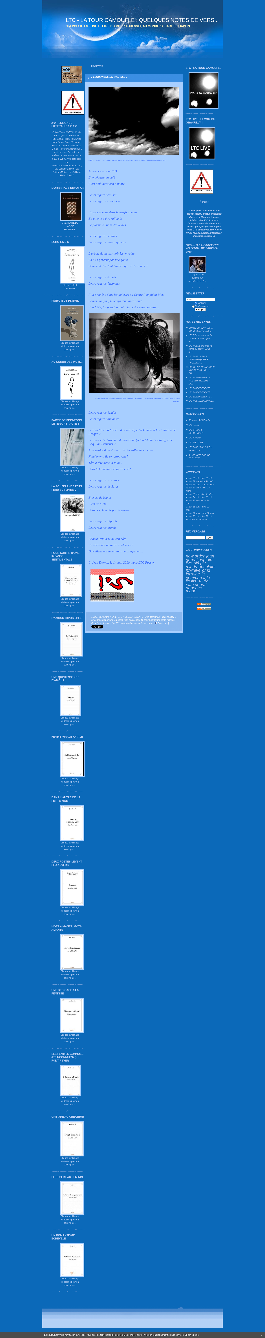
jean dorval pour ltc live (200, 559)
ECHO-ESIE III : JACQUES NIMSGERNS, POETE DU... (202, 370)
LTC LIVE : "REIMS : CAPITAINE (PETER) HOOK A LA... (199, 359)
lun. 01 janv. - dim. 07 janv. (201, 513)
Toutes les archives (198, 519)
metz (203, 580)
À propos (204, 202)
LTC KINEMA (195, 437)
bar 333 (116, 623)
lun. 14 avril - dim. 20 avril (201, 484)
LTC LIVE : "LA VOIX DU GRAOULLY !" (200, 449)
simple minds (196, 565)
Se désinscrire (202, 306)
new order (195, 556)
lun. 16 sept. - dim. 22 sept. (197, 508)
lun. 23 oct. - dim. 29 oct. (200, 516)
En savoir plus (192, 1335)
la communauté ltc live (198, 577)
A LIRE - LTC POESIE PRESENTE (199, 457)
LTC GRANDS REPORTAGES (196, 431)
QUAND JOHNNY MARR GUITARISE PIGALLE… (201, 329)
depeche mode (194, 589)
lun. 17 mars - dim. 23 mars (198, 489)
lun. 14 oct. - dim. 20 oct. (200, 497)
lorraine (193, 574)
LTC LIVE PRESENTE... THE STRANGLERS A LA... (200, 380)
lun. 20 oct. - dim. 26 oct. (200, 478)
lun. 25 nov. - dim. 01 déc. (201, 494)
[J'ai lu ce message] (261, 1335)
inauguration (127, 623)
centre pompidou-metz (155, 620)
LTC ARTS (194, 425)
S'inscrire (202, 303)
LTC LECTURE (196, 442)
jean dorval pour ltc (133, 620)
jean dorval (196, 584)
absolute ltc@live (200, 568)
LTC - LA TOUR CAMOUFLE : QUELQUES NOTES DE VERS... (142, 20)
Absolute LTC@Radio (199, 420)
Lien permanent (152, 617)
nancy (171, 617)
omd (206, 570)
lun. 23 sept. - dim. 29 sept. (197, 502)
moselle (171, 620)
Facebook (162, 623)
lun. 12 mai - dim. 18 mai (201, 481)
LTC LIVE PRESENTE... (200, 388)
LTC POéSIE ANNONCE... (201, 401)
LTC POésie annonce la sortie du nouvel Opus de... (200, 338)
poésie (119, 620)
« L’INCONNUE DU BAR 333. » (109, 77)
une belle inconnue (143, 623)
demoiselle (96, 623)
